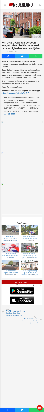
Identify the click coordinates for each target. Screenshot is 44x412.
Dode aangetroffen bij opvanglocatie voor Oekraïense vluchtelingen (29, 273)
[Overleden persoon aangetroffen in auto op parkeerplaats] (10, 265)
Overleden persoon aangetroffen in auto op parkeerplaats (10, 273)
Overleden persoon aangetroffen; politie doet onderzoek (10, 255)
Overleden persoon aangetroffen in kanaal (30, 237)
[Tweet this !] (22, 56)
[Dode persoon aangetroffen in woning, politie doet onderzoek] (10, 230)
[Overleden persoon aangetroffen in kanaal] (29, 230)
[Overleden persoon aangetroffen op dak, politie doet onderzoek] (29, 247)
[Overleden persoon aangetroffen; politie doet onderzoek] (10, 247)
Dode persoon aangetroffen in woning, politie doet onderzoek (10, 238)
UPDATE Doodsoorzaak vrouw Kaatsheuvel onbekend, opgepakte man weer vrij (15, 312)
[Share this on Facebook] (8, 56)
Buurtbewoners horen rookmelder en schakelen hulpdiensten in (30, 320)
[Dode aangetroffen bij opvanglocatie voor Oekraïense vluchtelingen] (29, 265)
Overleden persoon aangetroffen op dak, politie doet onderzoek (30, 255)
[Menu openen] (5, 4)
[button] (40, 408)
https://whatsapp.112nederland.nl (15, 93)
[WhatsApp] (35, 56)
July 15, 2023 (9, 114)
